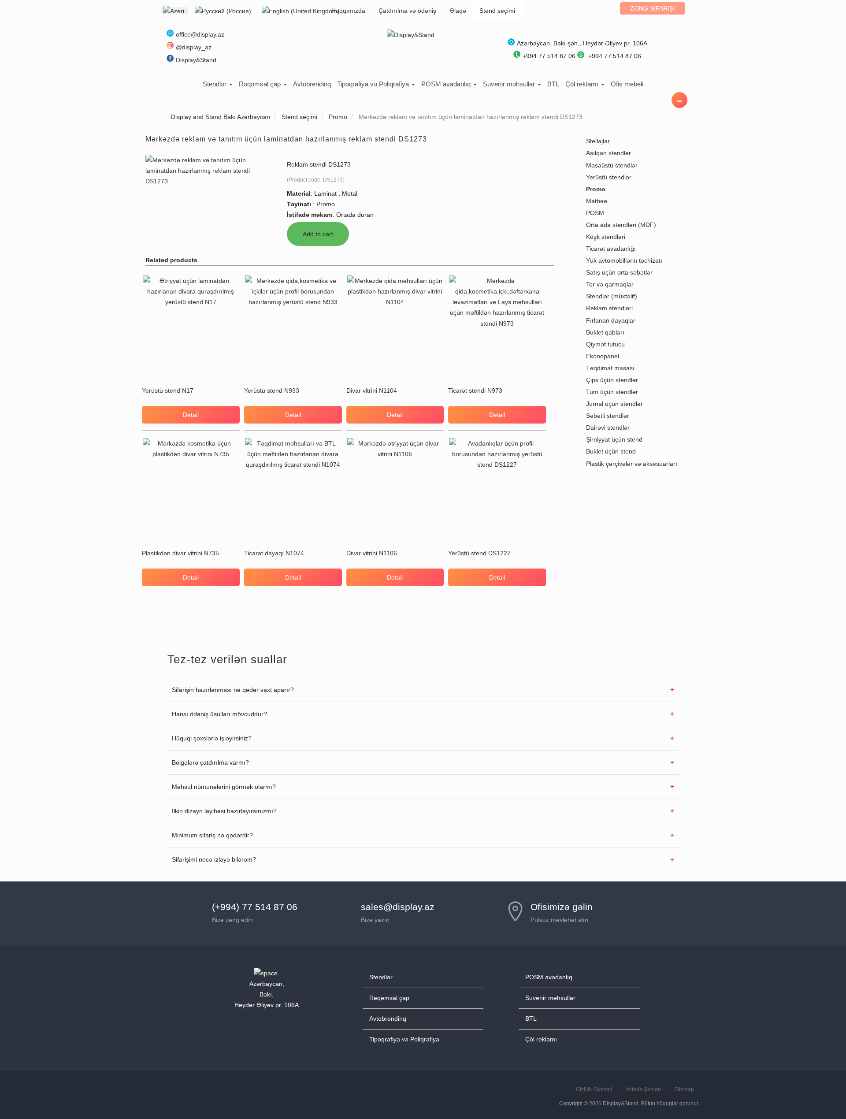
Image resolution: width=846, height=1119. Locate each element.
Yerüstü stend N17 (167, 390)
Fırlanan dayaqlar (610, 320)
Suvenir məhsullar (510, 84)
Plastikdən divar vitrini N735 (180, 553)
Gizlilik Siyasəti (594, 1089)
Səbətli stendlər (607, 415)
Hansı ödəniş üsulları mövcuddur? (219, 713)
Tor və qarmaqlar (610, 284)
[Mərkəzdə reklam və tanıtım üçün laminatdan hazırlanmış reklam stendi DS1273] (208, 169)
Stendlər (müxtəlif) (611, 296)
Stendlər (215, 84)
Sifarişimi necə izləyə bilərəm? (214, 859)
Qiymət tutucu (605, 344)
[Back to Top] (818, 1091)
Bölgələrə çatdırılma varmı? (210, 762)
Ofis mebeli (627, 84)
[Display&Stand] (410, 34)
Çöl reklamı (582, 84)
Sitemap (684, 1089)
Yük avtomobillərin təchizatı (624, 260)
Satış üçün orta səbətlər (619, 272)
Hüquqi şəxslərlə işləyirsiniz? (212, 738)
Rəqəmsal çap (260, 84)
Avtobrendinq (312, 84)
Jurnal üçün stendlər (614, 403)
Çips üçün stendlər (612, 379)
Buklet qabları (605, 332)
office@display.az (200, 34)
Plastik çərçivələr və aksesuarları (631, 463)
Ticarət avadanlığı (611, 248)
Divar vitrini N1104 (371, 390)
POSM (595, 212)
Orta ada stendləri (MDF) (621, 224)
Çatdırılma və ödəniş (407, 10)
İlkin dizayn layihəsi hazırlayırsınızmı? (224, 810)
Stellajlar (598, 141)
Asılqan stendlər (608, 152)
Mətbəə (596, 200)
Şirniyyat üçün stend (614, 439)
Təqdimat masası (610, 368)
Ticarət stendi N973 (475, 390)
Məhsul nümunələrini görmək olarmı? (224, 786)
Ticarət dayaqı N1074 (274, 553)
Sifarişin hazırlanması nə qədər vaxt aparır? (233, 689)
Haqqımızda (348, 10)
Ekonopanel (602, 356)
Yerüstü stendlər (608, 177)
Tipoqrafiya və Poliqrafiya (374, 84)
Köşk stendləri (605, 236)
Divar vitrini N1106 (371, 553)
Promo (595, 189)
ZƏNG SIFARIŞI (652, 8)
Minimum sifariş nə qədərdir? (212, 835)
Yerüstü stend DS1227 (479, 553)
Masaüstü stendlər (612, 165)
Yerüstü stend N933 (271, 390)
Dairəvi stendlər (608, 427)
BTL (553, 84)
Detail (191, 414)
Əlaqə (457, 10)
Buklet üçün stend (611, 451)
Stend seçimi (497, 10)
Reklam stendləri (609, 308)
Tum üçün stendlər (612, 391)
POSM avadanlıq (446, 84)
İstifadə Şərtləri (643, 1089)
